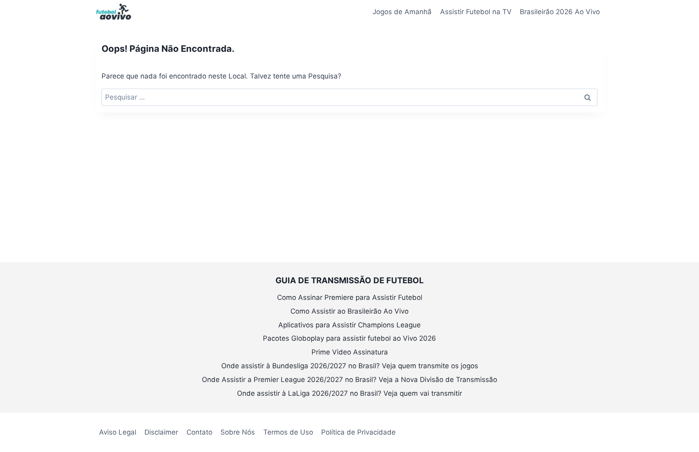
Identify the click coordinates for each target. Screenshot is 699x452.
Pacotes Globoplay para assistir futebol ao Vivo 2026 (349, 338)
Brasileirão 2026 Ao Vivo (560, 12)
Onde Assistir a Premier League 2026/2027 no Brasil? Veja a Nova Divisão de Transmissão (349, 380)
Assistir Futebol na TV (476, 12)
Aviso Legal (117, 432)
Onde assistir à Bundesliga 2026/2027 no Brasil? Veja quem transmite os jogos (349, 366)
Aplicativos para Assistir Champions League (349, 325)
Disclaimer (161, 432)
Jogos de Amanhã (402, 12)
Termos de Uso (288, 432)
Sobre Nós (237, 432)
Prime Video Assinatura (349, 352)
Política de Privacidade (358, 432)
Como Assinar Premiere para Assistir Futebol (349, 297)
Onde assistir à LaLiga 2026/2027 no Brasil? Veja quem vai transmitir (349, 393)
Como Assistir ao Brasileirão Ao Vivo (349, 311)
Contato (199, 432)
